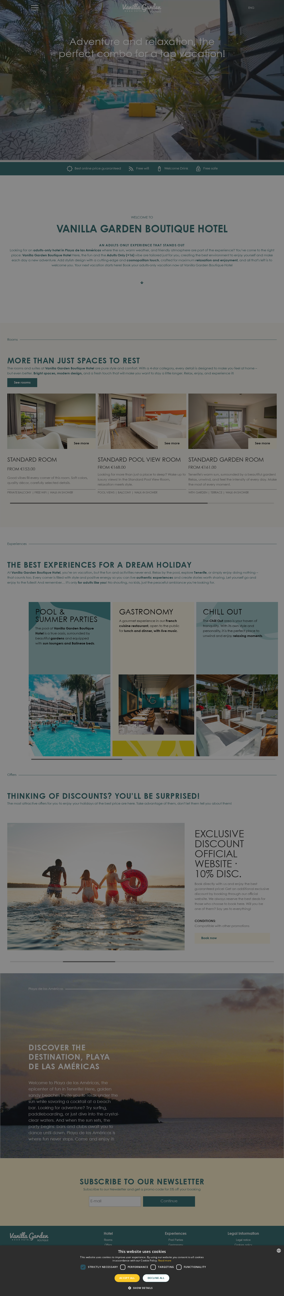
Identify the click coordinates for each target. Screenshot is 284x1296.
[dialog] (142, 1270)
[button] (142, 1288)
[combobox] (279, 1251)
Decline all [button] (156, 1278)
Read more (165, 1260)
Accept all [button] (127, 1278)
